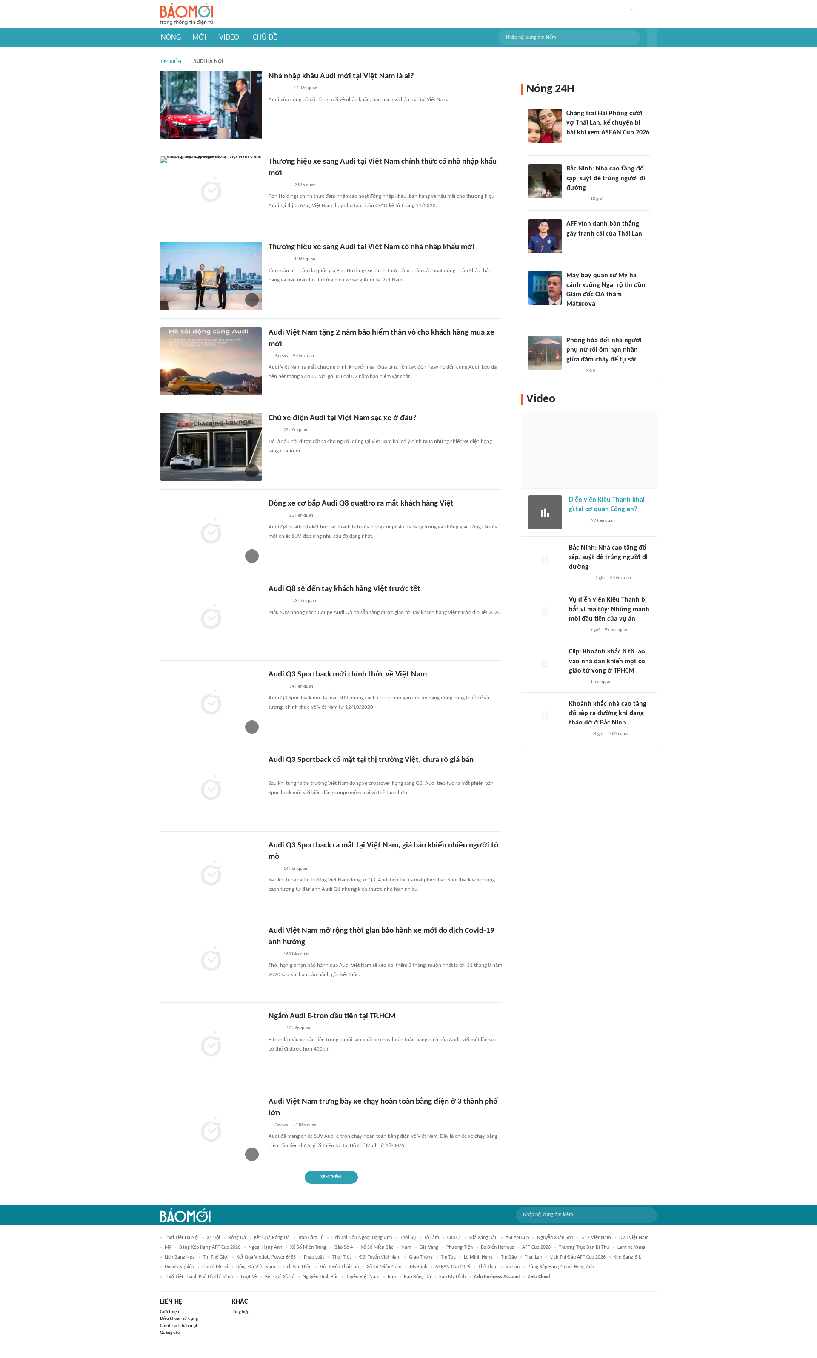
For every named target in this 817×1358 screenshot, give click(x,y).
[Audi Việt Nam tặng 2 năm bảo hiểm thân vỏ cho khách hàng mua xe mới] (211, 361)
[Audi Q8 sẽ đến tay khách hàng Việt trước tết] (211, 618)
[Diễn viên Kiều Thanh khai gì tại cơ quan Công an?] (545, 512)
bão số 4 (343, 1247)
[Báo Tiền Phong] (574, 315)
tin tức (448, 1257)
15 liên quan (305, 88)
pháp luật (314, 1257)
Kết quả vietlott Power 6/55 (266, 1257)
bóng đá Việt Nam (255, 1267)
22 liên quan (295, 430)
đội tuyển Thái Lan (339, 1267)
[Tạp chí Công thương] (279, 88)
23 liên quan (301, 515)
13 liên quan (298, 1028)
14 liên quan (301, 686)
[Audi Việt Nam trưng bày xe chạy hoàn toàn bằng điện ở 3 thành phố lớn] (211, 1131)
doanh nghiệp (179, 1267)
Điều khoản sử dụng (179, 1318)
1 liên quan (304, 259)
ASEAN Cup (517, 1237)
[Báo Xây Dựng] (575, 199)
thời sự (408, 1237)
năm (406, 1247)
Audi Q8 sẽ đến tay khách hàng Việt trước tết (344, 589)
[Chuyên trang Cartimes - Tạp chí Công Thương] (273, 430)
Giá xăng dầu (483, 1237)
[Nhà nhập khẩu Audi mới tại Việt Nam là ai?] (211, 105)
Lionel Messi (215, 1267)
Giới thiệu (169, 1312)
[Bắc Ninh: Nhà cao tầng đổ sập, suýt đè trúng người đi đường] (545, 181)
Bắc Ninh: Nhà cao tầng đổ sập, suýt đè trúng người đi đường (605, 178)
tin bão (509, 1257)
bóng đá (237, 1237)
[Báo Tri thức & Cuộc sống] (279, 259)
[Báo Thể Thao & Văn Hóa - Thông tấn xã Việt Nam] (275, 1028)
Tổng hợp (240, 1312)
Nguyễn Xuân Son (555, 1237)
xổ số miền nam (384, 1267)
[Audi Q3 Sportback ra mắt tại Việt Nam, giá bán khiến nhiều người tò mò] (211, 874)
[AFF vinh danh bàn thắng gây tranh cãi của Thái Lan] (545, 236)
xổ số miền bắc (377, 1247)
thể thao (487, 1267)
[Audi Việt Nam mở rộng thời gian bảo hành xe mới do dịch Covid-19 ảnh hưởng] (211, 960)
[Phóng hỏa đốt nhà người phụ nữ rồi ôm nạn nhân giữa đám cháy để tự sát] (545, 353)
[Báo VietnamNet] (573, 143)
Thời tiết (341, 1257)
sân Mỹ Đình (452, 1276)
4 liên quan (620, 578)
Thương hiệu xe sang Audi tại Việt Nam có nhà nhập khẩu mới (371, 247)
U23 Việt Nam (634, 1237)
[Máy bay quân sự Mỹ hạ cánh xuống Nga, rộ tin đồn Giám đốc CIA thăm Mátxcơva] (545, 288)
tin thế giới (216, 1257)
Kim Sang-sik (627, 1257)
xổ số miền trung (308, 1247)
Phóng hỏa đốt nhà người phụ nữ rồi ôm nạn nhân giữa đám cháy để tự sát (604, 350)
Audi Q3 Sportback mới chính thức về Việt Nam (348, 674)
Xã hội (213, 1237)
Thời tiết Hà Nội (182, 1237)
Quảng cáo (170, 1332)
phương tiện (459, 1247)
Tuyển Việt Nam (363, 1276)
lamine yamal (632, 1247)
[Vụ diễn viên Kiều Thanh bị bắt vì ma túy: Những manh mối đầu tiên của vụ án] (545, 612)
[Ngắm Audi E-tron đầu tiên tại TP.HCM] (211, 1045)
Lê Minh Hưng (478, 1257)
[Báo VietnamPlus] (279, 185)
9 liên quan (303, 356)
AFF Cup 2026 (536, 1247)
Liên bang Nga (180, 1257)
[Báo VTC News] (579, 734)
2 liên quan (305, 185)
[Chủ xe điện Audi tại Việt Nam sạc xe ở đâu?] (211, 447)
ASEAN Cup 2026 (452, 1267)
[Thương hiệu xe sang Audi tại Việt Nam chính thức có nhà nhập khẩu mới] (211, 190)
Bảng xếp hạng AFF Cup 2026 (209, 1247)
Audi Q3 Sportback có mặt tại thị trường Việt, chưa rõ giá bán (371, 760)
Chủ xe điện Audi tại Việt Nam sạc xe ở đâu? (343, 418)
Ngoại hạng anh (265, 1247)
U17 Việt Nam (596, 1237)
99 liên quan (603, 520)
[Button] (652, 37)
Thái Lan (533, 1257)
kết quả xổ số (279, 1276)
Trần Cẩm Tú (310, 1237)
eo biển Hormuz (497, 1247)
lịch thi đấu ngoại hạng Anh (361, 1237)
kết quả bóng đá (272, 1237)
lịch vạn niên (297, 1267)
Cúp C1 (454, 1237)
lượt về (249, 1276)
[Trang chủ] (186, 14)
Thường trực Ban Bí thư (584, 1247)
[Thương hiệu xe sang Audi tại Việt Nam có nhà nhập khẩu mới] (211, 276)
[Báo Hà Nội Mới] (577, 520)
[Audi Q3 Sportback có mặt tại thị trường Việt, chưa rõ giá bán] (211, 789)
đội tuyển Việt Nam (380, 1257)
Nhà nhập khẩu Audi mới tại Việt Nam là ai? (341, 76)
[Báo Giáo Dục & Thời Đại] (571, 244)
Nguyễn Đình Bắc (320, 1276)
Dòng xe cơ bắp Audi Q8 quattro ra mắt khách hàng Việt (361, 504)
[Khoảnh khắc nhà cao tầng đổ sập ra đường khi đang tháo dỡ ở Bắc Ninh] (545, 716)
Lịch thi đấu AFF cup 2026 (578, 1257)
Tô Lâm (431, 1237)
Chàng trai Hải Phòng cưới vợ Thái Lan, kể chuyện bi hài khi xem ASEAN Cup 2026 (607, 123)
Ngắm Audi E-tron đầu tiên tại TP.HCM (332, 1016)
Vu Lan (513, 1267)
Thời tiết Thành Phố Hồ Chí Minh (199, 1276)
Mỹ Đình (418, 1267)
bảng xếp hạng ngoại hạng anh (561, 1267)
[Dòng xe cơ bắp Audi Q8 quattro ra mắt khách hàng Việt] (211, 532)
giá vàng (429, 1247)
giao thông (421, 1257)
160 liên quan (296, 954)
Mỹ (168, 1247)
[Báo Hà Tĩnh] (278, 601)
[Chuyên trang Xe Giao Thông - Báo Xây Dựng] (276, 516)
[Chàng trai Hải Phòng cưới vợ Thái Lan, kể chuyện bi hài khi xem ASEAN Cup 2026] (545, 126)
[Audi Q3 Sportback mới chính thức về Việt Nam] (211, 703)
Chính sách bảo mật (178, 1326)
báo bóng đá (417, 1276)
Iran (392, 1276)
